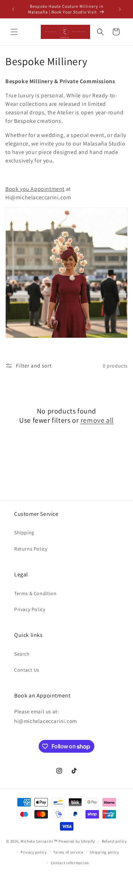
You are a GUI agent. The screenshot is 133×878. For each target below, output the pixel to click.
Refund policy (114, 841)
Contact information (70, 862)
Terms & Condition (35, 593)
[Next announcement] (120, 9)
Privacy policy (34, 852)
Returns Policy (30, 549)
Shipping (24, 532)
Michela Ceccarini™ (39, 841)
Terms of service (68, 852)
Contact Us (26, 670)
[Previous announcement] (13, 9)
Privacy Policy (29, 609)
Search (22, 654)
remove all (97, 420)
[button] (14, 32)
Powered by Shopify (77, 841)
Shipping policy (104, 852)
